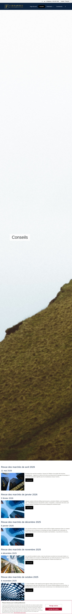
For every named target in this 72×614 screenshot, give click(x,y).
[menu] (65, 6)
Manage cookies (53, 605)
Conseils (41, 6)
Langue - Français (65, 1)
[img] (36, 230)
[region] (36, 607)
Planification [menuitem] (49, 7)
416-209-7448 (55, 1)
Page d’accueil (33, 6)
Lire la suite (29, 480)
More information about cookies (20, 612)
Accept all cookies (54, 609)
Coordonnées (59, 6)
